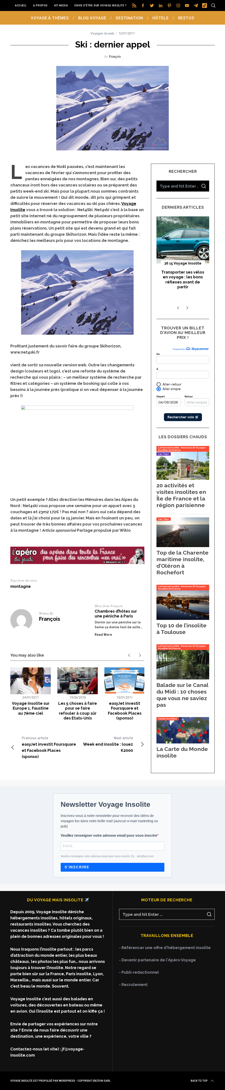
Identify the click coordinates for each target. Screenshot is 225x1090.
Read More (103, 634)
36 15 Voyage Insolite (182, 263)
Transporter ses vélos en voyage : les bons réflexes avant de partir (182, 279)
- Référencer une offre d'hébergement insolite (165, 947)
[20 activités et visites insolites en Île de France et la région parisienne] (182, 478)
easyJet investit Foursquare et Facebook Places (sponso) (125, 711)
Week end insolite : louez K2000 (108, 744)
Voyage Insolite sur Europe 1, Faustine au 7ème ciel (30, 708)
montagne (20, 586)
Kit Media (61, 5)
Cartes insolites (167, 719)
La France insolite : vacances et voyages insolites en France (182, 448)
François (115, 56)
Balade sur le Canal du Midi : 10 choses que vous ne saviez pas (182, 695)
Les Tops (163, 454)
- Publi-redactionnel (139, 972)
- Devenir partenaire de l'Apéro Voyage (157, 960)
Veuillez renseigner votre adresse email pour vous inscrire (109, 835)
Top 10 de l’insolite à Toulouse (181, 628)
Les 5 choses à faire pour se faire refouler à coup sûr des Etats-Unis (77, 711)
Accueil (20, 5)
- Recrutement (133, 984)
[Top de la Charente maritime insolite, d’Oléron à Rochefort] (182, 545)
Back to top (199, 1080)
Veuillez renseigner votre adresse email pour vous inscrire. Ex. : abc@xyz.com (107, 856)
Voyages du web (102, 33)
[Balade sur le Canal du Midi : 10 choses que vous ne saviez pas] (182, 678)
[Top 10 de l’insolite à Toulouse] (182, 618)
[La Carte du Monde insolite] (182, 742)
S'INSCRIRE (77, 867)
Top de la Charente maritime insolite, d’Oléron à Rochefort (182, 562)
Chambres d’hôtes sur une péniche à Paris (116, 614)
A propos (40, 5)
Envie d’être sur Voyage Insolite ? (100, 5)
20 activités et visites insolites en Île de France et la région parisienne (181, 495)
